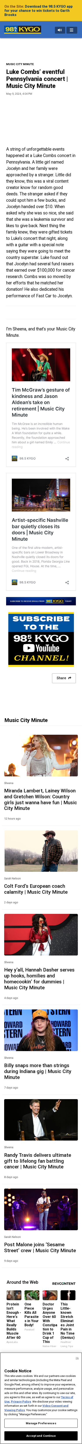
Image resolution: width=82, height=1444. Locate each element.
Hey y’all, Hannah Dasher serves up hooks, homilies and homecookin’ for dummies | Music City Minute (39, 978)
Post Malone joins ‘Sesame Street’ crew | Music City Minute (40, 1247)
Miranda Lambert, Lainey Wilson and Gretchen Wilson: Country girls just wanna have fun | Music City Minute (40, 799)
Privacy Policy (21, 1401)
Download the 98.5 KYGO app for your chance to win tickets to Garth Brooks (38, 10)
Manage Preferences (41, 1423)
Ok (77, 1358)
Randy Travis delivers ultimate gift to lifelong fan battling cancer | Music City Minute (37, 1161)
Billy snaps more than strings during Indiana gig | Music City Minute (37, 1071)
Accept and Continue (41, 1435)
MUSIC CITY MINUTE (20, 64)
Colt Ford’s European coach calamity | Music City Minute (36, 889)
